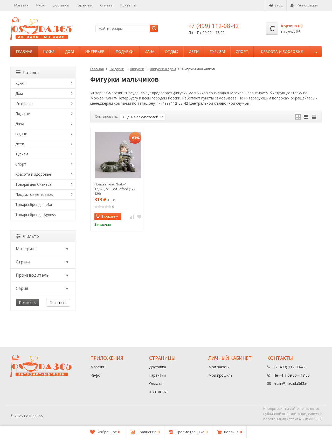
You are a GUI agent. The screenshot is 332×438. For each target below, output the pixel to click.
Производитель (32, 275)
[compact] (314, 117)
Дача (149, 51)
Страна (23, 261)
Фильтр (31, 236)
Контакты (128, 5)
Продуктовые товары (34, 194)
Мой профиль (220, 375)
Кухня (48, 51)
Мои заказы (218, 366)
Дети (194, 51)
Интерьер (94, 51)
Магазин (21, 5)
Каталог (31, 72)
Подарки (125, 51)
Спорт (242, 51)
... (316, 51)
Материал (26, 248)
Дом (69, 51)
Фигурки (137, 69)
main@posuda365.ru (291, 383)
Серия (22, 288)
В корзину (109, 216)
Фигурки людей (163, 69)
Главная (24, 51)
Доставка (61, 5)
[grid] (298, 117)
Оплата (106, 5)
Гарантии (84, 5)
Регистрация (307, 5)
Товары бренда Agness (35, 214)
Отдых (171, 51)
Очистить (58, 302)
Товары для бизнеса (33, 184)
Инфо (40, 5)
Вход (278, 5)
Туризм (217, 51)
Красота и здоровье (282, 51)
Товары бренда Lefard (34, 204)
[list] (306, 117)
